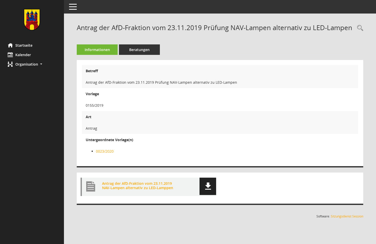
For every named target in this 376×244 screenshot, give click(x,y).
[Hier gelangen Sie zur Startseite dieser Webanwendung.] (32, 19)
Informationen (97, 49)
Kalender (23, 54)
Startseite (23, 45)
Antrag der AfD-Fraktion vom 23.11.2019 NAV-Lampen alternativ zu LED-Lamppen (137, 185)
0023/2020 (105, 151)
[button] (32, 64)
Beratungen (139, 49)
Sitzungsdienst (347, 216)
